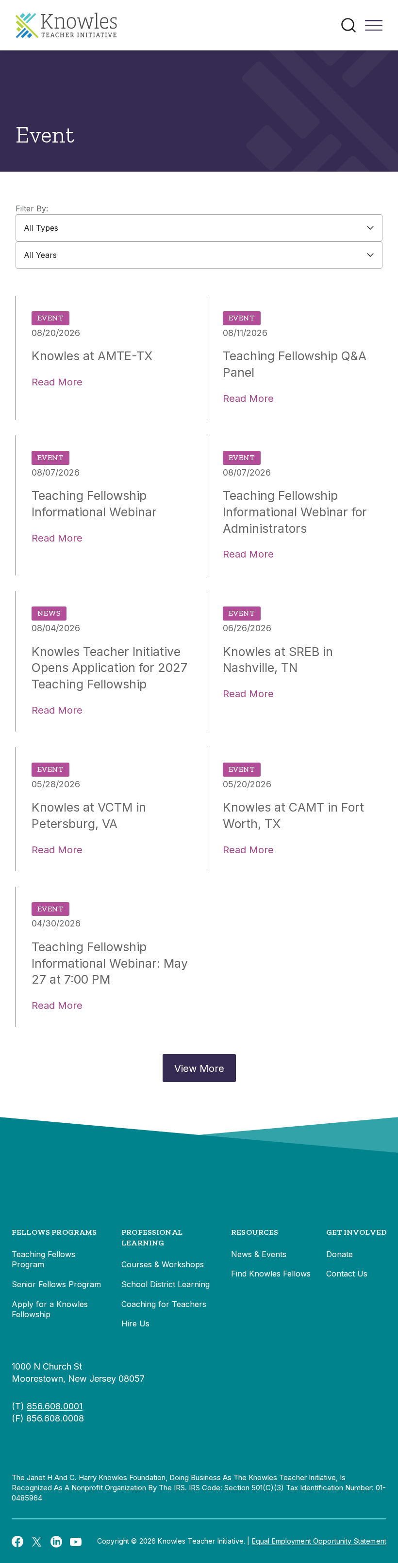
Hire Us (135, 1323)
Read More (57, 382)
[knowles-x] (37, 1541)
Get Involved (356, 1232)
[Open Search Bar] (348, 25)
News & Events (258, 1254)
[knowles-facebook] (17, 1541)
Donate (339, 1254)
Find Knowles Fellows (271, 1273)
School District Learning (165, 1284)
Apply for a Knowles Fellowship (50, 1309)
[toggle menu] (373, 28)
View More (199, 1068)
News (49, 613)
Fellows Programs (54, 1232)
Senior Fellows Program (56, 1284)
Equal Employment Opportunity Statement (319, 1541)
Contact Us (346, 1273)
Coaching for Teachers (163, 1304)
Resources (254, 1232)
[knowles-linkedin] (56, 1541)
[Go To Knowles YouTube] (76, 1541)
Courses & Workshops (162, 1264)
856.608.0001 (55, 1406)
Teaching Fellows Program (43, 1259)
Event (50, 317)
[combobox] (199, 227)
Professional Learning (151, 1237)
